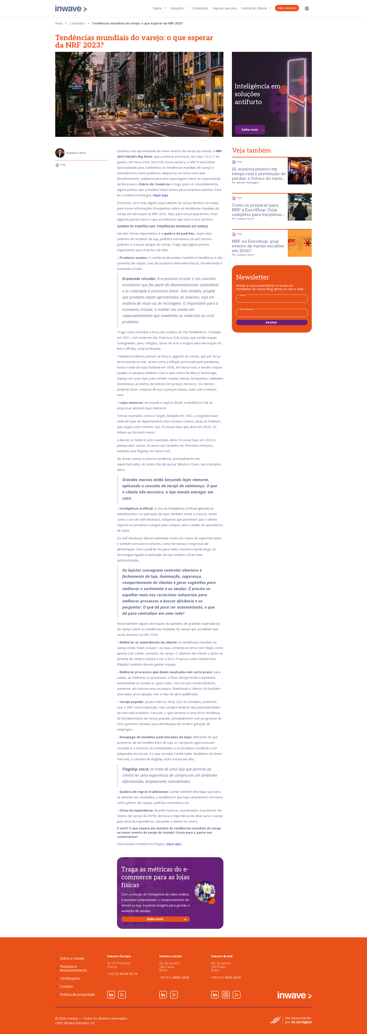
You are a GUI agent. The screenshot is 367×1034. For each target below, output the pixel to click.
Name (243, 295)
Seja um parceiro (225, 8)
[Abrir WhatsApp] (356, 1023)
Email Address (246, 309)
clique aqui (160, 195)
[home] (71, 8)
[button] (307, 8)
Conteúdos (200, 8)
